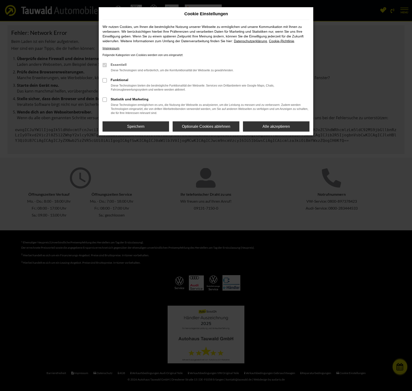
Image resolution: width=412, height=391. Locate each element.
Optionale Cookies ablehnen (206, 126)
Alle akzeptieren (276, 126)
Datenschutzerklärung (250, 41)
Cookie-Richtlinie (281, 41)
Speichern (135, 126)
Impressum (111, 48)
